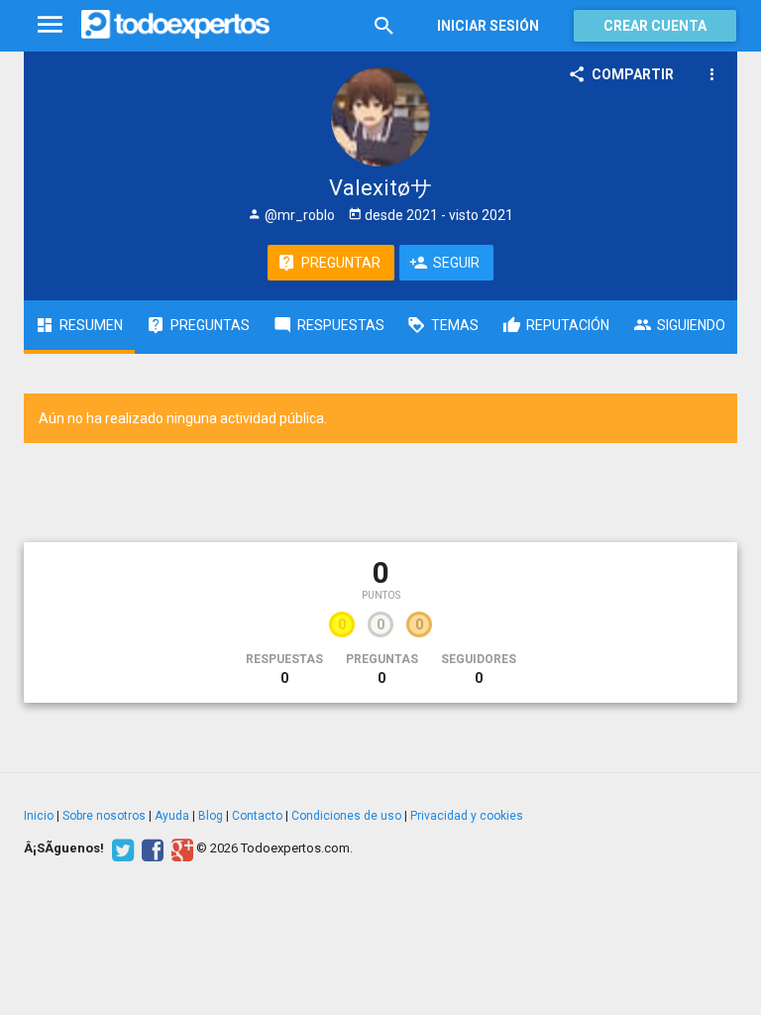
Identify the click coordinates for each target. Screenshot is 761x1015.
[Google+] (179, 848)
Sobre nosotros (104, 816)
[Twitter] (120, 848)
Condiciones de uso (346, 816)
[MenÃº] (50, 25)
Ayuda (172, 816)
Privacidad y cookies (466, 816)
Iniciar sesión (488, 26)
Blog (210, 816)
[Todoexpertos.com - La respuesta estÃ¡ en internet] (175, 25)
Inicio (39, 816)
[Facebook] (150, 848)
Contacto (257, 816)
